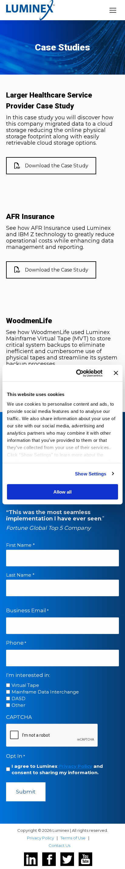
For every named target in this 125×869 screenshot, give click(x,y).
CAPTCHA (19, 717)
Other (18, 705)
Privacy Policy (75, 766)
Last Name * (20, 575)
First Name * (20, 545)
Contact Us (59, 845)
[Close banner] (116, 373)
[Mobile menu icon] (113, 10)
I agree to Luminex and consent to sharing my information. (57, 769)
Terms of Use (73, 837)
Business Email (27, 610)
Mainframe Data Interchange (45, 692)
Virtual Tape (25, 685)
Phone (16, 643)
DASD (18, 698)
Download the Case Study (56, 166)
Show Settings (90, 473)
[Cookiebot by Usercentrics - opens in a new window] (77, 373)
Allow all (62, 491)
